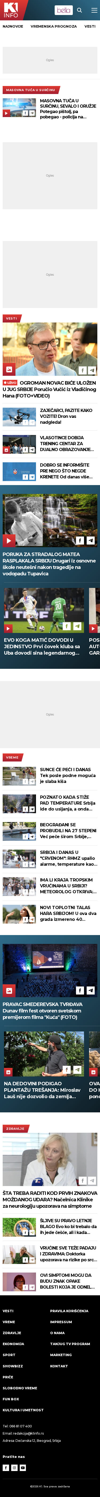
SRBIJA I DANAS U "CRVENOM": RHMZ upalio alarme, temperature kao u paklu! (67, 858)
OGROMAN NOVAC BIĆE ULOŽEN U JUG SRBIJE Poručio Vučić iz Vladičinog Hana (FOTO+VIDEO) (49, 389)
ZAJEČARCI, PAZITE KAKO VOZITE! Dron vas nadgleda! (66, 416)
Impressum (61, 1322)
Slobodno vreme (20, 1388)
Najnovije (13, 26)
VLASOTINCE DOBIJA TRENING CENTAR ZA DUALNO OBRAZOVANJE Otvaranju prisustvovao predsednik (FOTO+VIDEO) (67, 444)
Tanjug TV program (70, 1344)
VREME (12, 757)
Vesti (11, 318)
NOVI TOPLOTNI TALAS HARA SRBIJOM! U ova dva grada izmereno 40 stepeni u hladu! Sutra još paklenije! (68, 913)
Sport (9, 1355)
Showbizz (13, 1366)
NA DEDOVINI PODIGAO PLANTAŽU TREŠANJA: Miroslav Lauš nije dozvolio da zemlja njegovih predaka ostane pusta (42, 1090)
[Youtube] (23, 1468)
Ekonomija (13, 1344)
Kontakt (59, 1366)
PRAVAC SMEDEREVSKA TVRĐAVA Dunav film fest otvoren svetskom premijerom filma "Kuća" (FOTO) (42, 1010)
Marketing (61, 1355)
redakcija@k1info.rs (28, 1433)
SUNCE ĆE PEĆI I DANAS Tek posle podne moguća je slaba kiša (67, 775)
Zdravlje (15, 1129)
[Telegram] (32, 113)
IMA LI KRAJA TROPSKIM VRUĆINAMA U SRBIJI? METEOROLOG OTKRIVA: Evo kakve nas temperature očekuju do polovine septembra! (66, 886)
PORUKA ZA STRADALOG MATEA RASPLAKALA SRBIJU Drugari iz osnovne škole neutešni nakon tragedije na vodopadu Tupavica (49, 564)
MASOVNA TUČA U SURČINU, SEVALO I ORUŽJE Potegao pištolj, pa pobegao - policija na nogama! (68, 109)
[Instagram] (14, 1468)
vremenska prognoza (54, 26)
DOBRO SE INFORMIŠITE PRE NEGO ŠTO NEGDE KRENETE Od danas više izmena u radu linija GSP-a (67, 471)
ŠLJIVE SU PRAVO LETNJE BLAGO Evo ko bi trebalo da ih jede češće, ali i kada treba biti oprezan (68, 1227)
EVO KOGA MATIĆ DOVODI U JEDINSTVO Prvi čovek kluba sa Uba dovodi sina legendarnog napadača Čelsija (42, 646)
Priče (8, 1377)
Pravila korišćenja (69, 1311)
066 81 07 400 (20, 1426)
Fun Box (11, 1399)
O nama (57, 1333)
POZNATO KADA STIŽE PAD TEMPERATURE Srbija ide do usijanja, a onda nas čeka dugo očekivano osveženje (67, 803)
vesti (90, 26)
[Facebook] (25, 113)
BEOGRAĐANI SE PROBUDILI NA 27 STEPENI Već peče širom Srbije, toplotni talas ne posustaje (68, 831)
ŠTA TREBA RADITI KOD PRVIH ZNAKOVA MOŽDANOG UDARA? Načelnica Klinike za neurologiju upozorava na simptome (50, 1199)
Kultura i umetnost (23, 1410)
